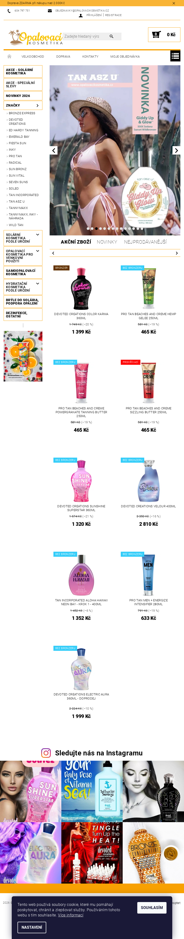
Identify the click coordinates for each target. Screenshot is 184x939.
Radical (15, 162)
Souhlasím (152, 907)
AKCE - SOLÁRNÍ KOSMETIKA (19, 71)
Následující (176, 253)
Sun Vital (16, 175)
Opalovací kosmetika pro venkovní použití (19, 256)
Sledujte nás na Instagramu (99, 753)
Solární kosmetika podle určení (18, 238)
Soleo (14, 188)
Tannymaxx (18, 208)
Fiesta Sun (17, 143)
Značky (13, 105)
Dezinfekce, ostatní (17, 314)
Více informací (70, 915)
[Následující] (176, 150)
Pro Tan (15, 156)
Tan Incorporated (24, 195)
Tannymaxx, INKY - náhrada (23, 216)
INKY (12, 149)
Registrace (113, 15)
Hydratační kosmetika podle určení (18, 287)
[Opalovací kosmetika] (35, 37)
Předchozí (53, 253)
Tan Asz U (17, 201)
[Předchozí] (54, 150)
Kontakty (90, 56)
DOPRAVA (63, 56)
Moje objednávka (125, 56)
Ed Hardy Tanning (23, 130)
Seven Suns (18, 182)
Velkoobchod (33, 56)
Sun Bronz (18, 169)
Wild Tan (16, 225)
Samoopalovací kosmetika (20, 272)
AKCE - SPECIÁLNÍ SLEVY (20, 84)
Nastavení (32, 927)
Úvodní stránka (10, 56)
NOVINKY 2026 (18, 96)
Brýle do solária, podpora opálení (22, 301)
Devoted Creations (17, 121)
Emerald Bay (19, 136)
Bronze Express (22, 113)
